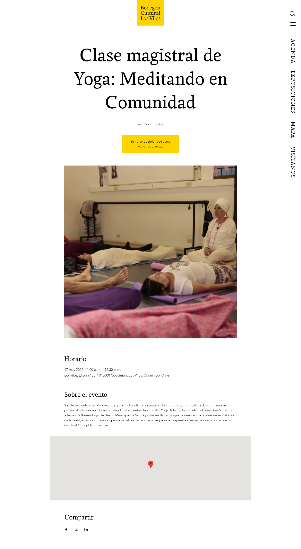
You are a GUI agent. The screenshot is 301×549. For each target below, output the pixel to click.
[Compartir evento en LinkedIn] (86, 529)
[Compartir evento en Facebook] (66, 529)
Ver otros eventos (150, 146)
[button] (293, 24)
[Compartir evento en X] (76, 529)
